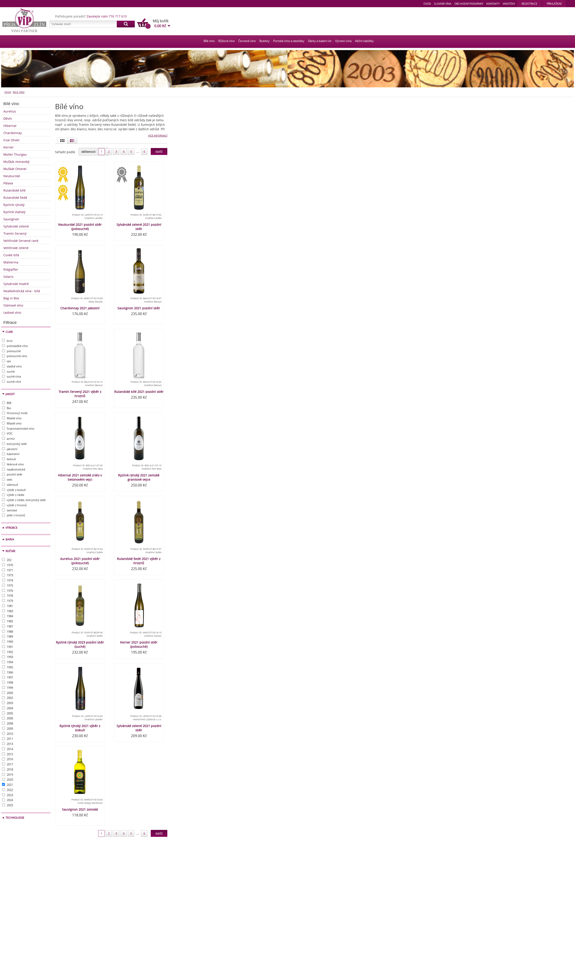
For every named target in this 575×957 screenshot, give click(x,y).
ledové (11, 459)
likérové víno (15, 464)
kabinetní (13, 454)
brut (10, 341)
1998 (10, 683)
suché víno (14, 382)
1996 (10, 672)
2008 (10, 723)
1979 (10, 601)
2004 (10, 708)
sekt (9, 479)
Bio (9, 408)
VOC (10, 433)
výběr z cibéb (15, 495)
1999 (10, 688)
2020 (10, 780)
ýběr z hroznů (16, 515)
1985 (10, 621)
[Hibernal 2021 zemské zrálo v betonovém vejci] (80, 438)
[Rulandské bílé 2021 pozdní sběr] (139, 354)
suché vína (14, 376)
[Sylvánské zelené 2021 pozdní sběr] (139, 187)
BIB (9, 403)
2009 (10, 729)
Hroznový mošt (17, 413)
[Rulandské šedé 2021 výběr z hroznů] (139, 521)
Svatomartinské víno (20, 429)
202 (9, 560)
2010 (10, 734)
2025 (10, 805)
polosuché (14, 351)
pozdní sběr (14, 474)
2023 (10, 795)
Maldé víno (14, 418)
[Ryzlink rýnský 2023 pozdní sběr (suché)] (80, 605)
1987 (10, 626)
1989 (10, 636)
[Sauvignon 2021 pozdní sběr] (139, 271)
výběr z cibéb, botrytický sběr (26, 500)
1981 (10, 606)
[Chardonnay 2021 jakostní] (80, 271)
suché (11, 371)
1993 (10, 657)
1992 (10, 652)
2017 (10, 764)
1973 (10, 575)
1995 (10, 667)
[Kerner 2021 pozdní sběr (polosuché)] (139, 605)
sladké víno (14, 366)
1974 (10, 580)
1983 (10, 611)
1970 (10, 565)
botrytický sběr (17, 444)
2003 (10, 703)
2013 (10, 744)
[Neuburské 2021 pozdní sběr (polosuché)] (80, 187)
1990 (10, 642)
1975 (10, 585)
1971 (10, 570)
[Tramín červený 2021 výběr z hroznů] (80, 354)
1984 (10, 616)
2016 (10, 759)
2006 (10, 718)
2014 (10, 749)
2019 (10, 775)
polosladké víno (17, 346)
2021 (10, 785)
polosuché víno (17, 356)
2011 (10, 739)
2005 (10, 713)
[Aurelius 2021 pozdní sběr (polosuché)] (80, 521)
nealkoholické (16, 469)
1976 (10, 591)
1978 (10, 596)
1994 (10, 662)
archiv (11, 439)
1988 (10, 632)
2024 (10, 800)
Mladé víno (14, 423)
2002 (10, 698)
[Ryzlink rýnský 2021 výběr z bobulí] (80, 688)
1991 (10, 647)
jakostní (12, 449)
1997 (10, 677)
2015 (10, 754)
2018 (10, 769)
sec (9, 361)
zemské (12, 510)
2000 (10, 693)
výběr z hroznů (17, 505)
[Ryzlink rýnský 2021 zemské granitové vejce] (139, 438)
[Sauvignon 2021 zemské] (80, 772)
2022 (10, 790)
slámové (12, 485)
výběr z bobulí (16, 490)
